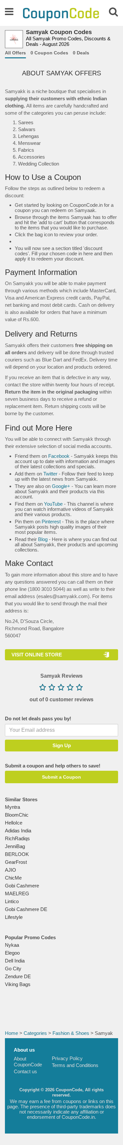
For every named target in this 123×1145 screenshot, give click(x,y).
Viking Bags (18, 984)
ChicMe (13, 878)
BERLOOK (17, 854)
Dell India (15, 960)
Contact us (25, 1071)
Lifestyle (14, 917)
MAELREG (17, 893)
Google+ (61, 486)
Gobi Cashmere (22, 885)
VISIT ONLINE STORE (36, 654)
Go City (13, 968)
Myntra (12, 807)
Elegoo (12, 953)
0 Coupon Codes (49, 52)
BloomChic (17, 815)
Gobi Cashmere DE (26, 909)
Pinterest (51, 521)
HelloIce (13, 822)
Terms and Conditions (75, 1065)
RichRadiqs (17, 838)
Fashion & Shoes (70, 1033)
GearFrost (16, 862)
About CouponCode (28, 1061)
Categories (35, 1033)
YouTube (53, 504)
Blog (43, 539)
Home (11, 1033)
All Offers (15, 52)
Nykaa (12, 945)
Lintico (12, 901)
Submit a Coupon (61, 777)
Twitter (50, 473)
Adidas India (18, 830)
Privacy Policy (67, 1058)
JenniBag (15, 846)
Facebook (59, 456)
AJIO (10, 870)
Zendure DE (18, 976)
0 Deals (81, 52)
